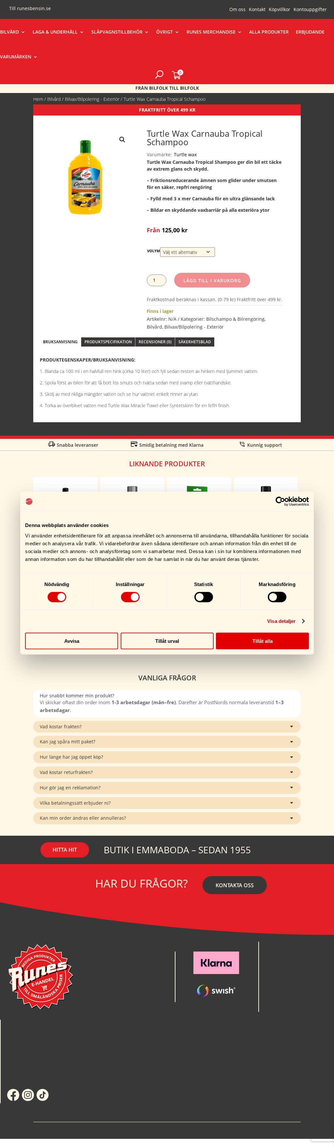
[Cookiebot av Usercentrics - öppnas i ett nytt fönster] (280, 501)
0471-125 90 (278, 963)
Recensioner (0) (155, 342)
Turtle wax (185, 154)
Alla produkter (269, 32)
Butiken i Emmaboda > (289, 1008)
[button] (122, 140)
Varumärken (15, 57)
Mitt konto (21, 1033)
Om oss (237, 9)
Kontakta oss (235, 885)
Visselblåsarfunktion (273, 1130)
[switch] (130, 597)
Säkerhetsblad (194, 342)
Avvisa (71, 640)
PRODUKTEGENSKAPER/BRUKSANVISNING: (87, 360)
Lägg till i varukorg (212, 280)
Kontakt (257, 9)
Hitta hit (65, 849)
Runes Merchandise (211, 32)
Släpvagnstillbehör (117, 32)
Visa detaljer (281, 621)
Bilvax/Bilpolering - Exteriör (92, 99)
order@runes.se (282, 955)
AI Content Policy (202, 1130)
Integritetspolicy (132, 1130)
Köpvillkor (279, 9)
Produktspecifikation (108, 342)
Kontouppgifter (310, 9)
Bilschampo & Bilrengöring (235, 319)
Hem (38, 99)
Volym (153, 250)
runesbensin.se (34, 8)
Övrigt (164, 32)
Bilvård (9, 32)
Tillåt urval (167, 640)
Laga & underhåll (55, 32)
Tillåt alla (262, 640)
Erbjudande (310, 32)
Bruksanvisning (60, 342)
